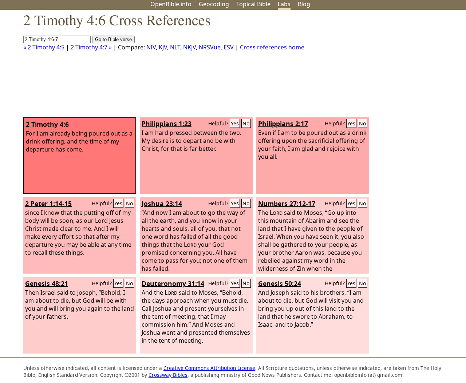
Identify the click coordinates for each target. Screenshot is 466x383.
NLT (175, 47)
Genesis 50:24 (279, 283)
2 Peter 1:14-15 (48, 203)
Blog (304, 4)
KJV (163, 47)
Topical (253, 4)
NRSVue (210, 47)
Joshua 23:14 (162, 203)
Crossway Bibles (168, 374)
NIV (151, 47)
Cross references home (272, 47)
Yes (235, 123)
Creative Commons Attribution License (209, 367)
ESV (229, 47)
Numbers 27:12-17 (286, 203)
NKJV (189, 47)
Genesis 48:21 (46, 283)
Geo (214, 4)
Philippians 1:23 (166, 123)
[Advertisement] (392, 66)
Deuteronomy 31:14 (173, 283)
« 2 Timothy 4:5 (43, 47)
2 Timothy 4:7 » (91, 47)
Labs (284, 4)
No (246, 123)
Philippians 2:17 (283, 123)
